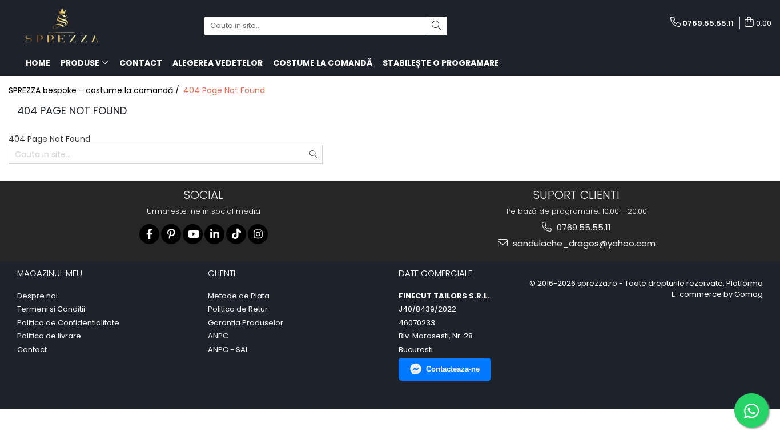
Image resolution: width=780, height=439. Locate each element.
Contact (32, 350)
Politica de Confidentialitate (68, 323)
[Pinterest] (171, 234)
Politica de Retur (238, 309)
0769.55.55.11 (582, 227)
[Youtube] (193, 234)
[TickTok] (236, 234)
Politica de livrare (49, 336)
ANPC (218, 336)
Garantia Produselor (245, 323)
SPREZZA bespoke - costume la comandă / (95, 90)
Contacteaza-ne (453, 369)
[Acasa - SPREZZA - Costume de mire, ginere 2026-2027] (66, 26)
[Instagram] (258, 234)
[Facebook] (149, 234)
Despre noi (37, 296)
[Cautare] (436, 26)
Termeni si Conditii (51, 309)
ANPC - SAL (228, 350)
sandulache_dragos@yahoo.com (583, 243)
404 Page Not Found (224, 90)
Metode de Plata (239, 296)
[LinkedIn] (214, 234)
